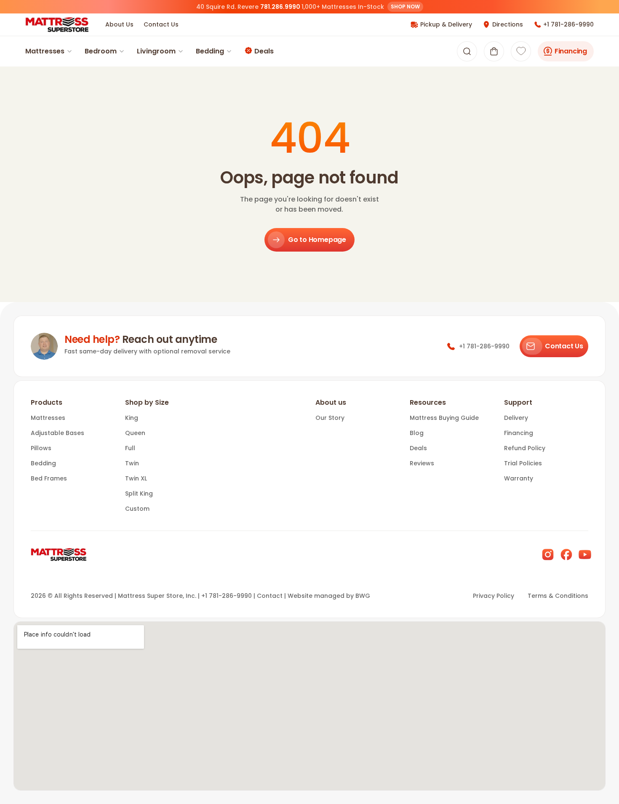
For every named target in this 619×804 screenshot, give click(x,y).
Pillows (41, 448)
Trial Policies (523, 463)
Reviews (422, 463)
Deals (264, 51)
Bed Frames (49, 478)
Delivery (516, 418)
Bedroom (101, 51)
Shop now (405, 6)
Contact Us (161, 24)
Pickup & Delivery (446, 24)
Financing (571, 51)
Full (130, 448)
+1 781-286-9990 (568, 24)
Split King (139, 493)
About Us (119, 24)
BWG (362, 596)
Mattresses (44, 51)
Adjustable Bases (57, 433)
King (131, 418)
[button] (494, 51)
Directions (507, 24)
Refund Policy (524, 448)
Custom (137, 508)
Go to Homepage (317, 239)
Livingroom (156, 51)
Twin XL (136, 478)
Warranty (518, 478)
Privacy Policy (493, 596)
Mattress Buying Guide (444, 418)
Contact (270, 596)
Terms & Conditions (558, 596)
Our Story (329, 418)
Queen (135, 433)
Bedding (210, 51)
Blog (417, 433)
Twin (132, 463)
